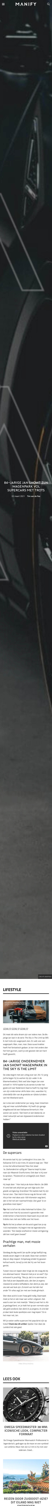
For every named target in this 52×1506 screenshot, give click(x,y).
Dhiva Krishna (28, 1363)
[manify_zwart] (26, 4)
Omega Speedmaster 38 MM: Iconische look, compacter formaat (26, 1430)
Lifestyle (12, 989)
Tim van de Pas (33, 496)
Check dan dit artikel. (18, 1323)
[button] (3, 4)
